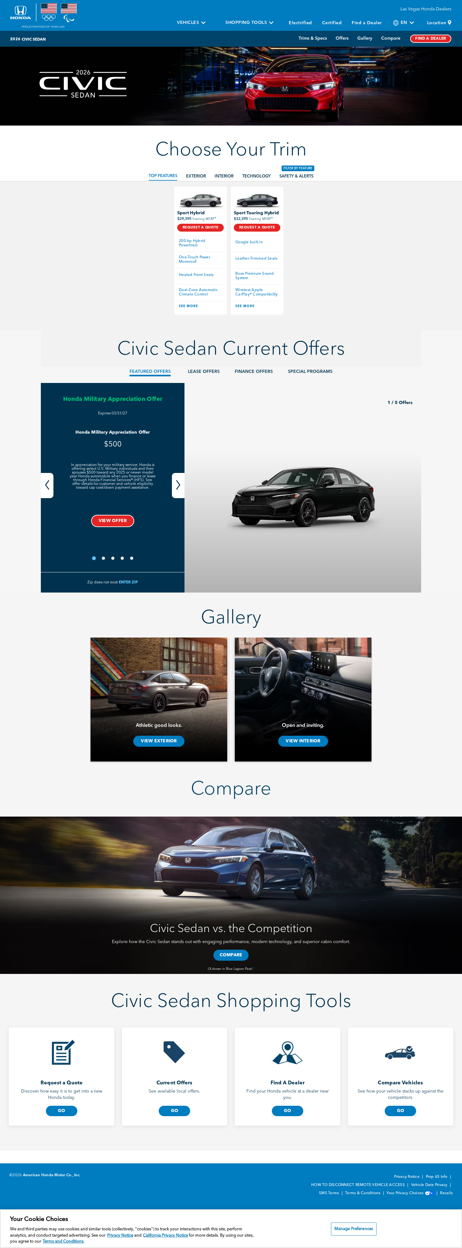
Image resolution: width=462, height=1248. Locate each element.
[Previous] (47, 485)
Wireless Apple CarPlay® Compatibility (256, 292)
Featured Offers (150, 371)
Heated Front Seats (196, 275)
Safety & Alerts (296, 176)
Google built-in (249, 242)
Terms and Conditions (63, 1242)
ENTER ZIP (128, 582)
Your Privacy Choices (405, 1193)
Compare (390, 38)
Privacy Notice (407, 1177)
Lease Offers (204, 371)
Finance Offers (254, 371)
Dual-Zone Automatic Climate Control (199, 292)
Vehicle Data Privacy (429, 1185)
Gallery (364, 38)
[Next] (178, 485)
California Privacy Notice (165, 1236)
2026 (15, 39)
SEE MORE (188, 306)
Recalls (446, 1193)
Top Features (163, 176)
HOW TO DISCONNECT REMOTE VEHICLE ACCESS (358, 1185)
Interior (224, 176)
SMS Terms (329, 1193)
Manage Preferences (353, 1229)
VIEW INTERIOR (303, 741)
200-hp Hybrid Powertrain (192, 243)
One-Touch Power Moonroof (195, 260)
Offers (342, 38)
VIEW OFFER (113, 521)
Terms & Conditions (363, 1193)
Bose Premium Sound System (255, 276)
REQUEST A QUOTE (201, 227)
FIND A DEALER (430, 39)
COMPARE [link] (231, 955)
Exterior (196, 176)
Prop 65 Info (437, 1177)
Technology (256, 176)
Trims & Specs (313, 38)
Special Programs (310, 371)
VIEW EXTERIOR (159, 741)
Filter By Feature (297, 168)
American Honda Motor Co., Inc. (52, 1175)
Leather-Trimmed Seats (256, 259)
